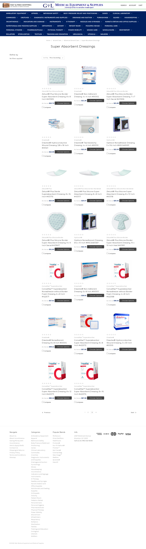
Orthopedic (47, 26)
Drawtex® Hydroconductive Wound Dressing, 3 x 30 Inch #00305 (119, 342)
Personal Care (111, 26)
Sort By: (45, 58)
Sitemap (13, 457)
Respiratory (124, 30)
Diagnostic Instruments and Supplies (51, 17)
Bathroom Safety (51, 13)
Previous (47, 413)
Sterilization (24, 34)
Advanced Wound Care (71, 40)
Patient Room (75, 26)
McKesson (57, 436)
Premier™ (56, 448)
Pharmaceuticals (35, 30)
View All (55, 462)
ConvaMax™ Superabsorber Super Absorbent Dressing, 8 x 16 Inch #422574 (89, 391)
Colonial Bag (57, 453)
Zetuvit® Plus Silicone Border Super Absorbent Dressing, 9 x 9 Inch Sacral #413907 (56, 242)
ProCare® (56, 443)
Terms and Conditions (18, 455)
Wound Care (92, 30)
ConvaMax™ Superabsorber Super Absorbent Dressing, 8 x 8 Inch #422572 (88, 342)
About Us (13, 436)
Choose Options (63, 103)
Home (48, 40)
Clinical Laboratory (122, 13)
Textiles (38, 34)
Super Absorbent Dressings (91, 40)
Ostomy (60, 26)
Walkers (104, 34)
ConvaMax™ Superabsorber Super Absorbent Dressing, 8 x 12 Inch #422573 (56, 391)
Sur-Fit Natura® (58, 445)
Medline (55, 457)
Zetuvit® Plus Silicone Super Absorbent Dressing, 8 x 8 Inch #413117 (88, 194)
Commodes (11, 17)
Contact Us (14, 448)
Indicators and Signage (34, 22)
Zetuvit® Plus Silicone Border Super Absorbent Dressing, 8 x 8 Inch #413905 (56, 96)
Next (133, 413)
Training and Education (57, 34)
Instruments (55, 22)
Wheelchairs (109, 30)
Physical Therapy (56, 30)
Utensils (92, 34)
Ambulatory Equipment (16, 13)
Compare (47, 107)
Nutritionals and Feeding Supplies (21, 26)
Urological (78, 34)
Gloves (116, 17)
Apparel (35, 13)
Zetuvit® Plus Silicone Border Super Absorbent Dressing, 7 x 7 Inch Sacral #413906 (121, 96)
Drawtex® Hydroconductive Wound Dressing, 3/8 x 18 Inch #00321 (55, 145)
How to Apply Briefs (17, 445)
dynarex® (56, 460)
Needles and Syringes (90, 22)
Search (123, 5)
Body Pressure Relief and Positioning (81, 13)
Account (132, 5)
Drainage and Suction (82, 17)
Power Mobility (75, 30)
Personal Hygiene (14, 30)
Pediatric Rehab (93, 26)
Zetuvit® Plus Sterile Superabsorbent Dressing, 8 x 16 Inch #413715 (56, 194)
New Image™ (57, 455)
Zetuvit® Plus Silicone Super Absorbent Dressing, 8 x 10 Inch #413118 (121, 194)
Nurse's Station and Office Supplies (121, 22)
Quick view (57, 76)
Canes (105, 13)
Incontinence (12, 22)
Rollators (10, 34)
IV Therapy (71, 22)
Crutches (25, 17)
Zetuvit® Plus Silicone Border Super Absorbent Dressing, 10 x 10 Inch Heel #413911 (120, 242)
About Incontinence (17, 438)
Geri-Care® (57, 450)
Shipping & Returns (17, 450)
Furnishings (103, 17)
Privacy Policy (15, 453)
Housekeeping (130, 17)
